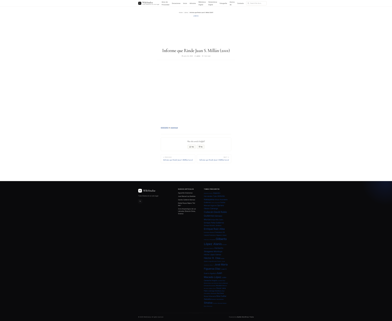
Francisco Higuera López (218, 235)
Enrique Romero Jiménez (212, 225)
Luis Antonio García (217, 283)
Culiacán (208, 212)
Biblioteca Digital (202, 3)
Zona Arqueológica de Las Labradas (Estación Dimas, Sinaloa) (187, 211)
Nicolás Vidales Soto (210, 288)
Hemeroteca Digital (212, 3)
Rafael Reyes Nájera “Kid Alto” (186, 204)
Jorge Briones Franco (214, 261)
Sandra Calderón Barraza (186, 200)
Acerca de (232, 3)
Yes (193, 147)
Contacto (240, 3)
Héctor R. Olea (212, 258)
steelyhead (174, 127)
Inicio (185, 3)
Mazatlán (219, 285)
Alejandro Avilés (208, 193)
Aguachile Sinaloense (185, 193)
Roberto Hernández (217, 299)
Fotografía (223, 3)
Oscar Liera (221, 288)
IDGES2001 (164, 127)
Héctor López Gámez (212, 254)
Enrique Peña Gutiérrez (214, 223)
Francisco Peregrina (209, 239)
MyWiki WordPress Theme (245, 317)
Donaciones (176, 3)
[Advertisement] (196, 32)
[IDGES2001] (196, 94)
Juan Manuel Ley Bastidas (186, 196)
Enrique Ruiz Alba (214, 228)
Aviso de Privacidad (165, 3)
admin (198, 56)
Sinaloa (208, 302)
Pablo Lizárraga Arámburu (213, 291)
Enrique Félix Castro (216, 220)
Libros (186, 12)
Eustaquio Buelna (209, 232)
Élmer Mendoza (208, 306)
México (224, 285)
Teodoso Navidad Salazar (220, 303)
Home (181, 12)
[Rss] (140, 201)
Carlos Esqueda (215, 202)
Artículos (193, 3)
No (202, 147)
